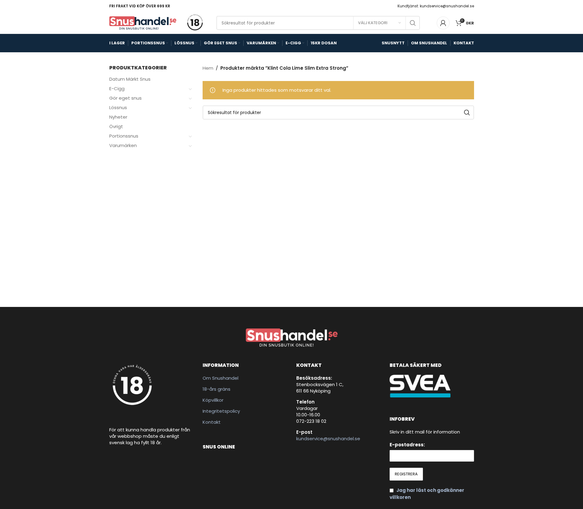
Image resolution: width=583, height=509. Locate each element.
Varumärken (123, 145)
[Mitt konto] (443, 23)
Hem (208, 68)
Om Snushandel (220, 378)
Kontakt (212, 422)
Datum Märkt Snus (130, 79)
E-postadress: (407, 444)
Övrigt (116, 126)
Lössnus (118, 107)
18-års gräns (216, 389)
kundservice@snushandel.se (328, 438)
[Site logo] (143, 22)
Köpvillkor (213, 400)
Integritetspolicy (221, 411)
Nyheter (118, 117)
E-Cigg (117, 88)
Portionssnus (123, 136)
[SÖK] (413, 23)
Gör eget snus (125, 98)
